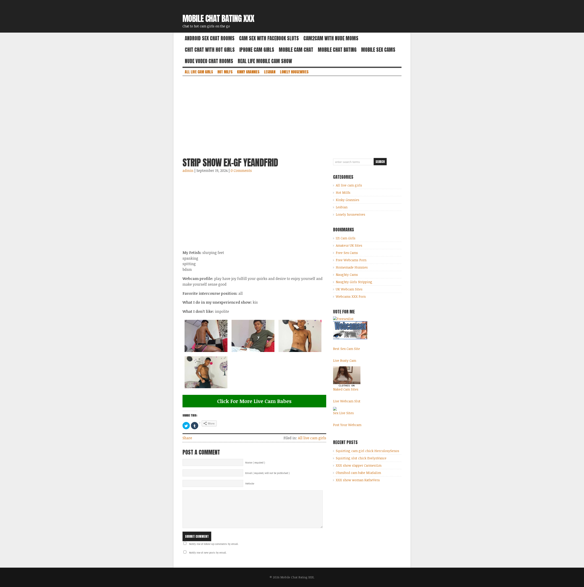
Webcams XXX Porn (351, 296)
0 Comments (241, 170)
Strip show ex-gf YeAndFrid (230, 162)
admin (187, 170)
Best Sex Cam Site (346, 349)
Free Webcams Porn (351, 260)
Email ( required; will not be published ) (267, 473)
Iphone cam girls (256, 49)
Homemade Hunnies (352, 267)
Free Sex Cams (347, 253)
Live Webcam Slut (346, 401)
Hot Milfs (224, 72)
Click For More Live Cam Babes (254, 401)
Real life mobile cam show (265, 61)
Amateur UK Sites (349, 245)
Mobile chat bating (337, 49)
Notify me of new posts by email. (208, 552)
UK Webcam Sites (349, 289)
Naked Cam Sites (345, 389)
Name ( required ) (255, 462)
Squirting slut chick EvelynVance (361, 458)
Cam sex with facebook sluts (269, 38)
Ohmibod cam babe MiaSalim (358, 473)
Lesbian (269, 72)
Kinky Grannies (248, 72)
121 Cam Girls (345, 238)
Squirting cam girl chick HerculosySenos (367, 451)
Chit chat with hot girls (210, 49)
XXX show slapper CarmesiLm (358, 465)
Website (249, 483)
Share (187, 437)
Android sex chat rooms (210, 38)
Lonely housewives (294, 72)
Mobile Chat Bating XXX (218, 18)
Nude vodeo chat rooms (209, 61)
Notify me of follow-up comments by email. (213, 544)
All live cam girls (199, 72)
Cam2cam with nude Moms (330, 38)
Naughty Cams (347, 274)
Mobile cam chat (296, 49)
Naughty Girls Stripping (354, 282)
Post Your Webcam (347, 425)
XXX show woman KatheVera (358, 480)
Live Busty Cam (344, 360)
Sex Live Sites (343, 413)
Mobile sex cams (378, 49)
